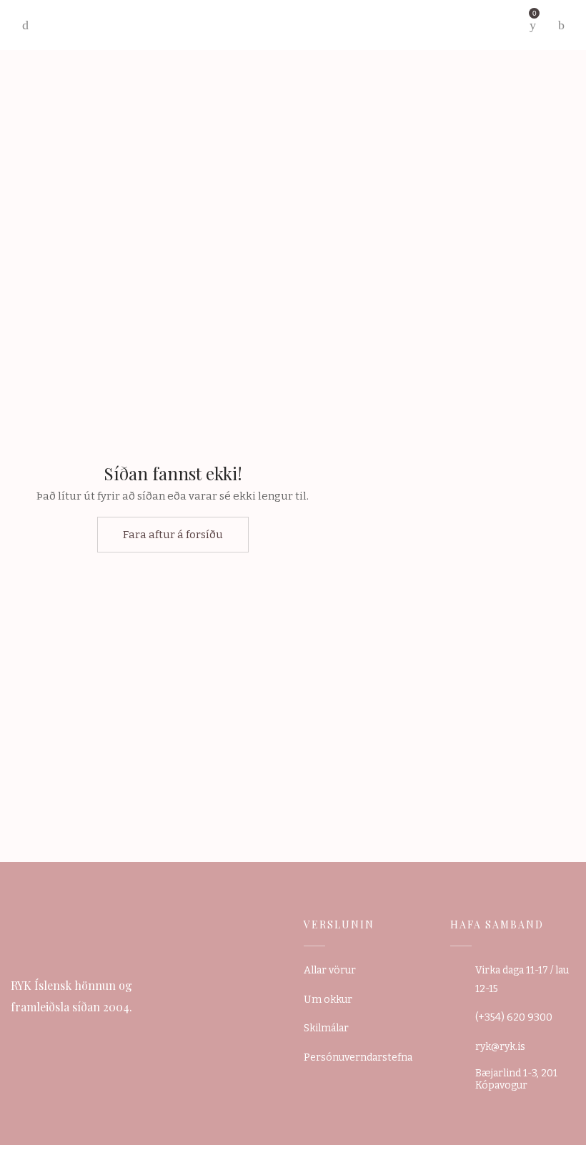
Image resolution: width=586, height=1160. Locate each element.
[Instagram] (40, 1035)
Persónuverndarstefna (358, 1057)
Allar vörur (330, 970)
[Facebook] (16, 1035)
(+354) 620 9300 (513, 1017)
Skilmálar (326, 1028)
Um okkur (328, 999)
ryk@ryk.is (500, 1047)
